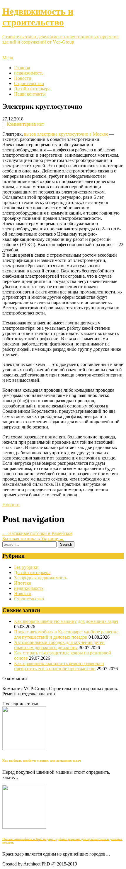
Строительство (29, 83)
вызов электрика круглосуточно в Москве (66, 134)
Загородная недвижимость (40, 577)
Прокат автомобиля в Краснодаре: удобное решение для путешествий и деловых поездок (66, 634)
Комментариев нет (25, 124)
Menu (7, 57)
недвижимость (28, 72)
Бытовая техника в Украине (33, 538)
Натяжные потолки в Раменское (37, 533)
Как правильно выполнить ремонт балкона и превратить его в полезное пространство (59, 666)
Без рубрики (26, 567)
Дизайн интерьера (32, 88)
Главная (22, 67)
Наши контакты (30, 93)
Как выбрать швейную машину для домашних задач (66, 621)
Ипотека (22, 583)
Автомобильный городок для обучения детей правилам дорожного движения (59, 645)
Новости (22, 78)
